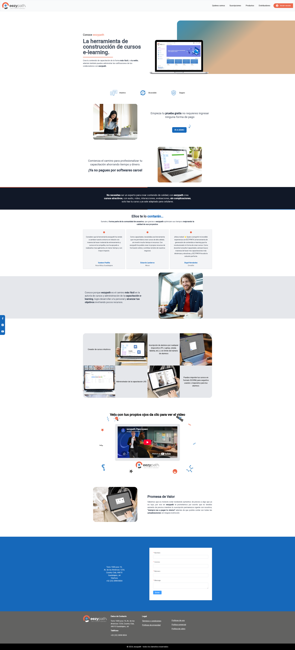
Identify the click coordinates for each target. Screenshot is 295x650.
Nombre (157, 553)
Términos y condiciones (151, 621)
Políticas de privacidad (151, 625)
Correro (157, 562)
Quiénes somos (218, 5)
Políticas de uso (178, 620)
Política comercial (179, 625)
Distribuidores (264, 5)
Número (157, 571)
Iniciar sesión (285, 5)
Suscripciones (235, 5)
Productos (250, 5)
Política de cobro (178, 629)
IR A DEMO (179, 130)
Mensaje (157, 580)
